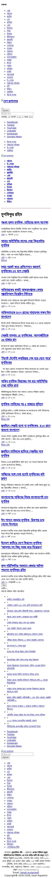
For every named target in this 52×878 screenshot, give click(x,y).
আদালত (10, 51)
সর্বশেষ (9, 13)
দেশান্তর (10, 45)
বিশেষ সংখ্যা (11, 94)
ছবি (8, 85)
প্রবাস (9, 65)
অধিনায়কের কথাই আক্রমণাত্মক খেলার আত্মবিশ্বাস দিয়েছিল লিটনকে (22, 292)
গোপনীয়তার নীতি (13, 847)
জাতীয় (9, 16)
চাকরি (9, 71)
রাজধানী (10, 39)
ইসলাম (9, 33)
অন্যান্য (10, 77)
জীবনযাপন (10, 36)
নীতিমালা (10, 844)
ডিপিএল (4, 260)
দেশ (8, 19)
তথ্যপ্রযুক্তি (11, 57)
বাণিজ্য (9, 22)
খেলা (8, 25)
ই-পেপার (10, 80)
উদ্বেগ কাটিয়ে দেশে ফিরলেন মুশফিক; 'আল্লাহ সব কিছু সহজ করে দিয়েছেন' (21, 545)
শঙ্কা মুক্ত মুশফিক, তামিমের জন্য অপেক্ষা (24, 222)
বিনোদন (9, 28)
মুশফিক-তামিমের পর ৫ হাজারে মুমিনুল (22, 404)
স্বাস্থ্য (9, 59)
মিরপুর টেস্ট (5, 419)
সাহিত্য (9, 54)
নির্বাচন (9, 42)
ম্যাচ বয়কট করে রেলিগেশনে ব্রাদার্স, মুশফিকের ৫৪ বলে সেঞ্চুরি (21, 269)
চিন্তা (9, 62)
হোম (8, 10)
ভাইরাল (9, 68)
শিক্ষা (9, 30)
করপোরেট (10, 74)
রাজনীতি (10, 172)
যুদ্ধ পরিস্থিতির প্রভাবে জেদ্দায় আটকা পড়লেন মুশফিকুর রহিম (22, 567)
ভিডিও (9, 88)
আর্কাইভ (10, 91)
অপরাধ (9, 48)
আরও (4, 585)
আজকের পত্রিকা (13, 83)
